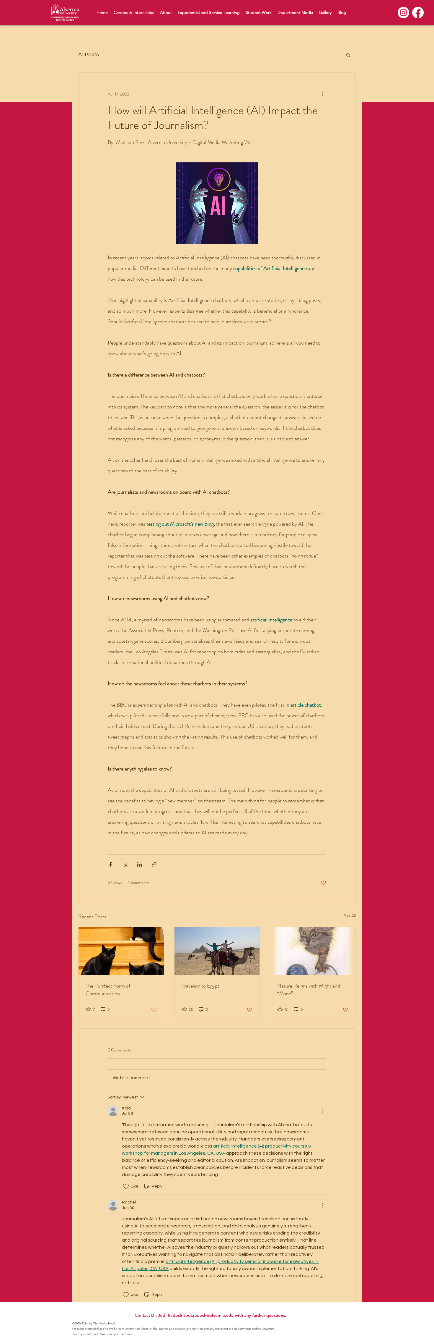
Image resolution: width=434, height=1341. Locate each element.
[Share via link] (154, 864)
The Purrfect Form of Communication (108, 989)
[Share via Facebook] (110, 864)
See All (350, 916)
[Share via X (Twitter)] (125, 864)
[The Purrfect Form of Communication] (121, 951)
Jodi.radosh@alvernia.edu (208, 1315)
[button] (348, 54)
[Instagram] (403, 12)
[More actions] (322, 94)
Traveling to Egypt (200, 986)
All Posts (88, 54)
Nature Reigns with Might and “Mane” (308, 989)
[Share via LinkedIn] (139, 864)
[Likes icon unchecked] (126, 1186)
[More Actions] (322, 1110)
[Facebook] (418, 12)
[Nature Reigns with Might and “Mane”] (312, 951)
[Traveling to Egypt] (217, 951)
